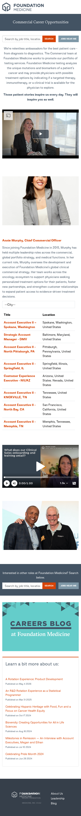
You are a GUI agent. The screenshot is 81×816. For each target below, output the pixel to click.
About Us (57, 793)
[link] (40, 200)
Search (49, 38)
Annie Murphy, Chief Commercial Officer (31, 240)
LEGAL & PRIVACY (30, 793)
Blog (54, 803)
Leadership (58, 798)
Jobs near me (68, 38)
